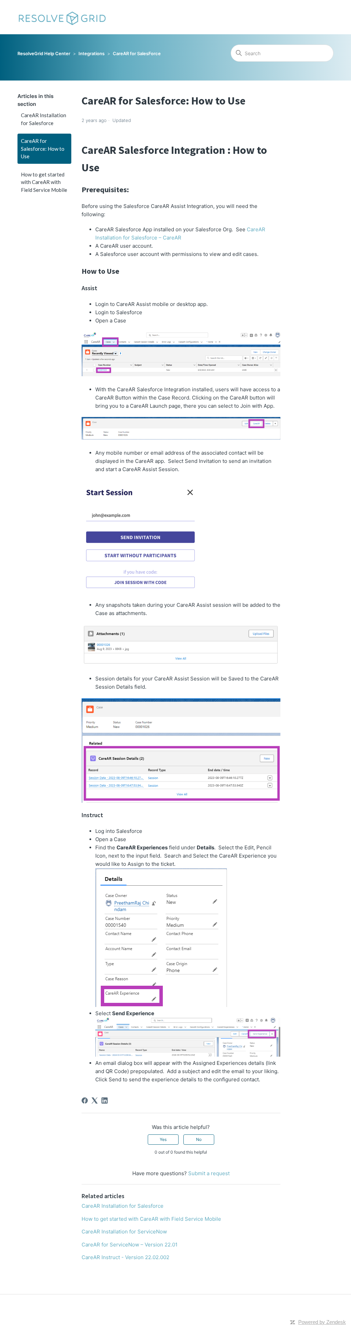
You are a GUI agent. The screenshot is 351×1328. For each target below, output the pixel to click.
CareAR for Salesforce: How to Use (42, 148)
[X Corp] (95, 1100)
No (199, 1139)
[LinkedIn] (104, 1100)
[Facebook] (85, 1100)
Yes (163, 1139)
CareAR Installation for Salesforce (43, 119)
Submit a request (209, 1173)
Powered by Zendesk (322, 1322)
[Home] (61, 17)
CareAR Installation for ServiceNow (124, 1231)
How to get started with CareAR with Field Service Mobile (44, 182)
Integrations (91, 53)
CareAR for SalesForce (137, 53)
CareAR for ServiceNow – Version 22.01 (130, 1244)
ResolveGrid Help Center (43, 53)
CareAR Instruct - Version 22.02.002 (125, 1257)
